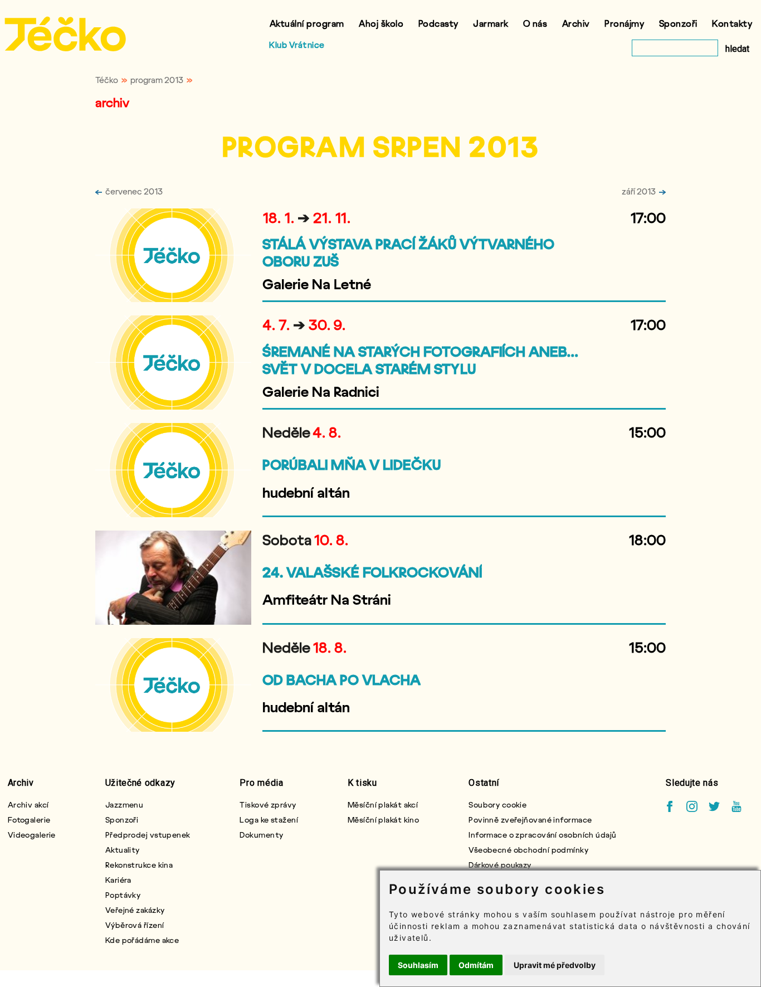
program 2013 (156, 80)
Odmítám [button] (476, 965)
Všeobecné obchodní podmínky (528, 849)
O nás (535, 23)
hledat (737, 48)
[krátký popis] (430, 298)
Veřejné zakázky (135, 910)
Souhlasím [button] (418, 965)
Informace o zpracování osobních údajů (542, 834)
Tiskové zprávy (268, 804)
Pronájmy (624, 23)
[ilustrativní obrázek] (173, 255)
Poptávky (123, 895)
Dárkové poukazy (500, 864)
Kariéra (118, 879)
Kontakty (732, 23)
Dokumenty (261, 834)
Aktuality (122, 849)
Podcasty (438, 23)
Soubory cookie (497, 804)
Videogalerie (32, 834)
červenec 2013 (134, 191)
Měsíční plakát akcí (383, 804)
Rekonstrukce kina (139, 864)
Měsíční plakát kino (383, 819)
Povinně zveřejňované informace (530, 819)
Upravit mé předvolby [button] (555, 965)
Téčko (106, 80)
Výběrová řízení (134, 925)
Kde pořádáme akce (142, 940)
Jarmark (491, 23)
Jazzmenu (124, 804)
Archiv (576, 23)
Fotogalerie (29, 819)
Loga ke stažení (269, 819)
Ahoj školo (381, 23)
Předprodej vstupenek (148, 834)
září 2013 (639, 191)
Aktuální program (307, 23)
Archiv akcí (28, 804)
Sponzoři (678, 23)
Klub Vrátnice (297, 45)
